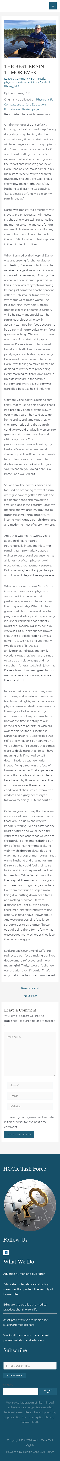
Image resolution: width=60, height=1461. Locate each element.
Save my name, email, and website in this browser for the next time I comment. (29, 1122)
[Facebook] (6, 1252)
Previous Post (30, 988)
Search (8, 1385)
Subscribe (15, 1375)
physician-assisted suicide (20, 82)
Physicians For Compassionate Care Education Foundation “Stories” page (29, 104)
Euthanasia (37, 78)
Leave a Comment (16, 78)
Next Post (30, 996)
